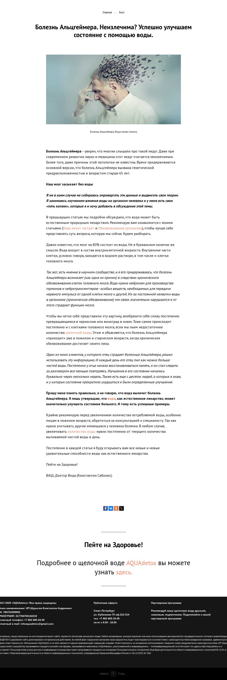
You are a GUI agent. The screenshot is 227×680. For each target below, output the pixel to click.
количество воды (82, 431)
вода (111, 398)
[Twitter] (121, 508)
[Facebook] (105, 508)
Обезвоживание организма (120, 228)
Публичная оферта (105, 602)
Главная (107, 12)
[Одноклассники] (116, 508)
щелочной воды (78, 332)
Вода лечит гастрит (78, 228)
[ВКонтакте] (111, 508)
